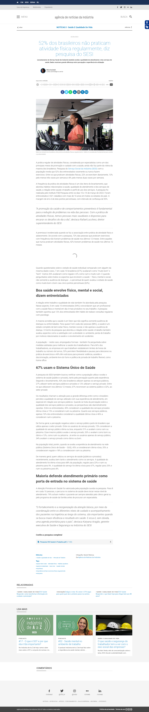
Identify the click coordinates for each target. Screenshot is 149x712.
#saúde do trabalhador (42, 566)
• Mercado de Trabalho (59, 557)
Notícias (45, 701)
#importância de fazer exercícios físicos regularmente (50, 571)
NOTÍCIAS (61, 27)
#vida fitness (39, 568)
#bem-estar (43, 563)
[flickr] (128, 7)
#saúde (38, 563)
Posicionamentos (71, 701)
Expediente (48, 7)
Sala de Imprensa (23, 7)
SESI (26, 2)
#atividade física (52, 563)
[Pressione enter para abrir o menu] (18, 16)
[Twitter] (66, 92)
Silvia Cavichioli (51, 70)
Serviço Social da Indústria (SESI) (82, 168)
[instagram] (125, 7)
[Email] (79, 92)
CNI (21, 2)
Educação (61, 592)
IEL (38, 2)
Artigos (61, 701)
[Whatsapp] (70, 92)
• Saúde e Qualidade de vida (44, 557)
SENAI (32, 2)
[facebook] (118, 7)
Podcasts (22, 638)
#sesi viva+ (52, 566)
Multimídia (37, 7)
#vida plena (39, 573)
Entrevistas (53, 701)
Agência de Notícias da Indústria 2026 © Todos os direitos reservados (38, 709)
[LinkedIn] (75, 92)
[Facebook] (63, 92)
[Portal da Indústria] (17, 2)
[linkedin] (131, 7)
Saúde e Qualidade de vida (28, 592)
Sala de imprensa (83, 701)
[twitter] (121, 7)
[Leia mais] (35, 625)
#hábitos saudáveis (63, 563)
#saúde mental (60, 566)
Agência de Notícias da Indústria (89, 557)
